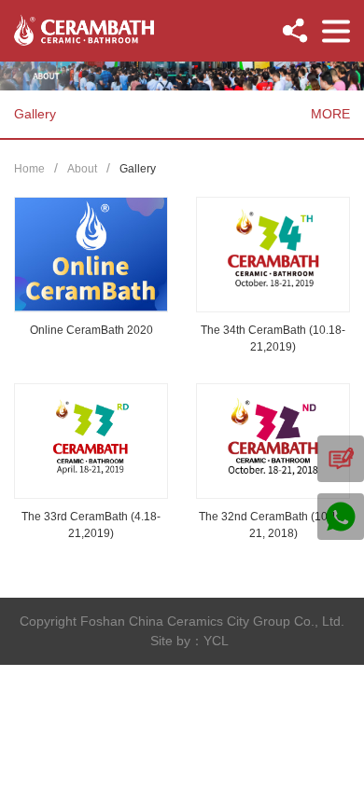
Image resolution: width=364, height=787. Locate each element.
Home (29, 168)
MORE (330, 113)
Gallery (137, 168)
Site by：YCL (189, 640)
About (82, 168)
